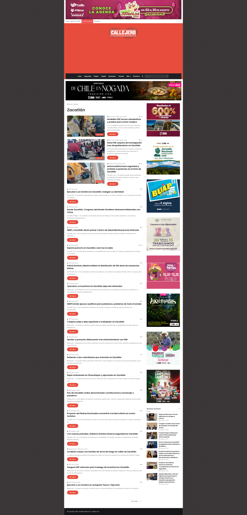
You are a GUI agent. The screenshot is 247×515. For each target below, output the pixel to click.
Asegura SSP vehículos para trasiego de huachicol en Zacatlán (98, 467)
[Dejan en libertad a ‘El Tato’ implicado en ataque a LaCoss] (152, 417)
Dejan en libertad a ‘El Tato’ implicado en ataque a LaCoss (168, 416)
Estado (96, 76)
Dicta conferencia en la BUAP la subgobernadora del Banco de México (169, 444)
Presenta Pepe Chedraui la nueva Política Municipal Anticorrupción (168, 435)
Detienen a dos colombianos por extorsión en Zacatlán (94, 357)
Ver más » (113, 134)
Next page (134, 501)
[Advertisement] (123, 56)
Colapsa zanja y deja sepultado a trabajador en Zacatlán (95, 321)
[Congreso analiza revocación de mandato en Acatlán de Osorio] (152, 426)
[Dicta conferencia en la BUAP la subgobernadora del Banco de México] (152, 444)
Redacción (111, 163)
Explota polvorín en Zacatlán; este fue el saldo (90, 248)
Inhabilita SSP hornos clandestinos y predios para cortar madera (124, 120)
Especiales (112, 76)
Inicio (80, 76)
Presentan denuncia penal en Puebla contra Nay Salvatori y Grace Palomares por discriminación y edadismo (169, 454)
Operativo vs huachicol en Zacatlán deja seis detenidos (94, 286)
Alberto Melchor (73, 449)
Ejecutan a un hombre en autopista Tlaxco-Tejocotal (93, 485)
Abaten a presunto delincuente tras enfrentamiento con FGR (97, 339)
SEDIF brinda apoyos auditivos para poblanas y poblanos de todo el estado (104, 304)
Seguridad (87, 76)
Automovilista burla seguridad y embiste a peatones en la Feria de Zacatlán (124, 169)
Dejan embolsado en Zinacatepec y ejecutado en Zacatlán (96, 375)
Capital (103, 76)
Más (128, 76)
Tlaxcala (121, 76)
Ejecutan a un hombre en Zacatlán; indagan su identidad (95, 191)
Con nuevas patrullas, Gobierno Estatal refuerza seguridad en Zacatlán (102, 433)
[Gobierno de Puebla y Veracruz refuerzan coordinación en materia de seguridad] (152, 465)
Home (70, 104)
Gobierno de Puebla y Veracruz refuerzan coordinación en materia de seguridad (169, 466)
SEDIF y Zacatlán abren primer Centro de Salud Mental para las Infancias (103, 230)
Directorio (136, 76)
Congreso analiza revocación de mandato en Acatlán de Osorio (169, 426)
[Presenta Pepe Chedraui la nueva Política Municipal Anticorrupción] (152, 435)
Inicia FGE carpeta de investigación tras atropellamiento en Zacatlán (124, 144)
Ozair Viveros (112, 116)
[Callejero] (123, 33)
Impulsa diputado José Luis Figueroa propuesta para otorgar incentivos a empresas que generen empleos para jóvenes (168, 478)
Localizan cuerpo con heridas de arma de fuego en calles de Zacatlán (101, 451)
